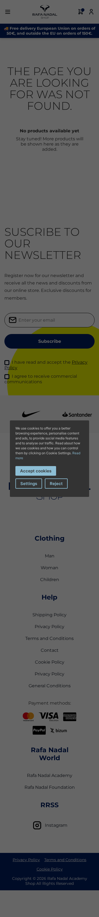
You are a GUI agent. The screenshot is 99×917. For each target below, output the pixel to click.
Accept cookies (35, 470)
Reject (56, 483)
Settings (28, 483)
